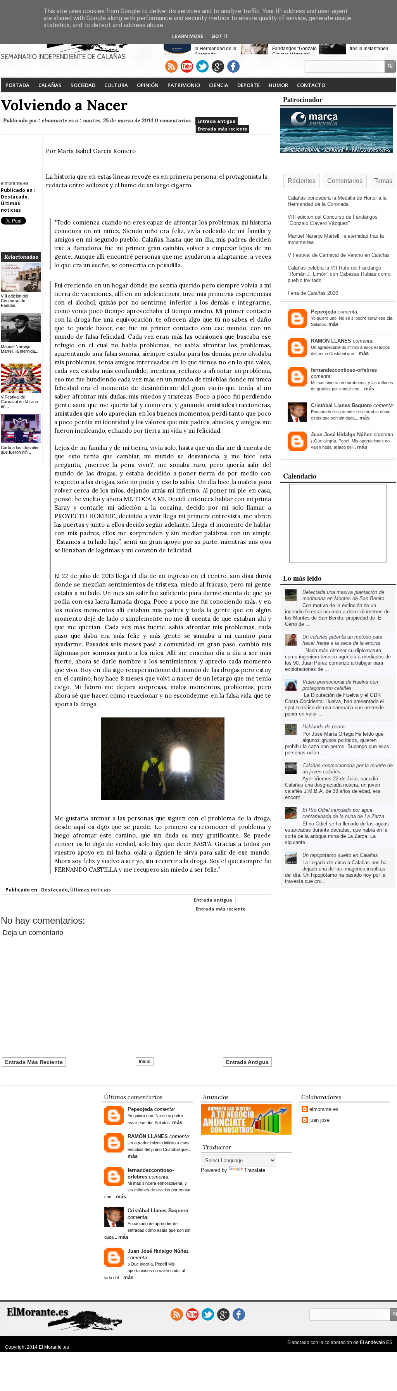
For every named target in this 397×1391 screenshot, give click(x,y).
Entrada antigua (216, 121)
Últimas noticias (11, 206)
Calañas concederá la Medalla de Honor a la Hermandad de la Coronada (218, 45)
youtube (186, 66)
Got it (220, 36)
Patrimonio (183, 85)
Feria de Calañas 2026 (313, 293)
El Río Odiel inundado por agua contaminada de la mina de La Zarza (343, 813)
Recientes (302, 181)
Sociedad (83, 85)
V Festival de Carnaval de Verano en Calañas (339, 255)
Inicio (144, 1061)
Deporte (248, 85)
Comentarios (344, 181)
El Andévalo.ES (376, 1342)
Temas (383, 181)
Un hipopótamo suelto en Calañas (340, 855)
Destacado (14, 196)
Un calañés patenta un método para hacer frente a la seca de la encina (342, 640)
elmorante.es (323, 1109)
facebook (233, 66)
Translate (254, 1170)
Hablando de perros (324, 726)
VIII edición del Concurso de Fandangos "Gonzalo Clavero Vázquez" (294, 45)
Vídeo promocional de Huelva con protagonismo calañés (340, 685)
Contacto (311, 85)
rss (171, 66)
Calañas (50, 85)
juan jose (319, 1120)
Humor (278, 85)
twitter (202, 66)
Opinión (148, 85)
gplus (217, 66)
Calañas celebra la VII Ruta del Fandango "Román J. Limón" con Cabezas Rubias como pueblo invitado (339, 274)
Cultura (116, 85)
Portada (17, 85)
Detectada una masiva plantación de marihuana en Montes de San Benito (343, 595)
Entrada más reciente (222, 129)
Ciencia (218, 85)
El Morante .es (54, 1347)
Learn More (187, 36)
